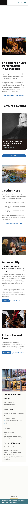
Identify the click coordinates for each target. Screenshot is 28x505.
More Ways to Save (17, 352)
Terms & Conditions (13, 502)
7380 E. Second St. (9, 402)
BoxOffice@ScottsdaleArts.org (12, 436)
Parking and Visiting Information (14, 223)
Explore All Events (14, 156)
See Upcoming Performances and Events (14, 95)
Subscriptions (6, 352)
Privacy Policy (5, 502)
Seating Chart (15, 300)
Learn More (6, 300)
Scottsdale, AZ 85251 (10, 404)
